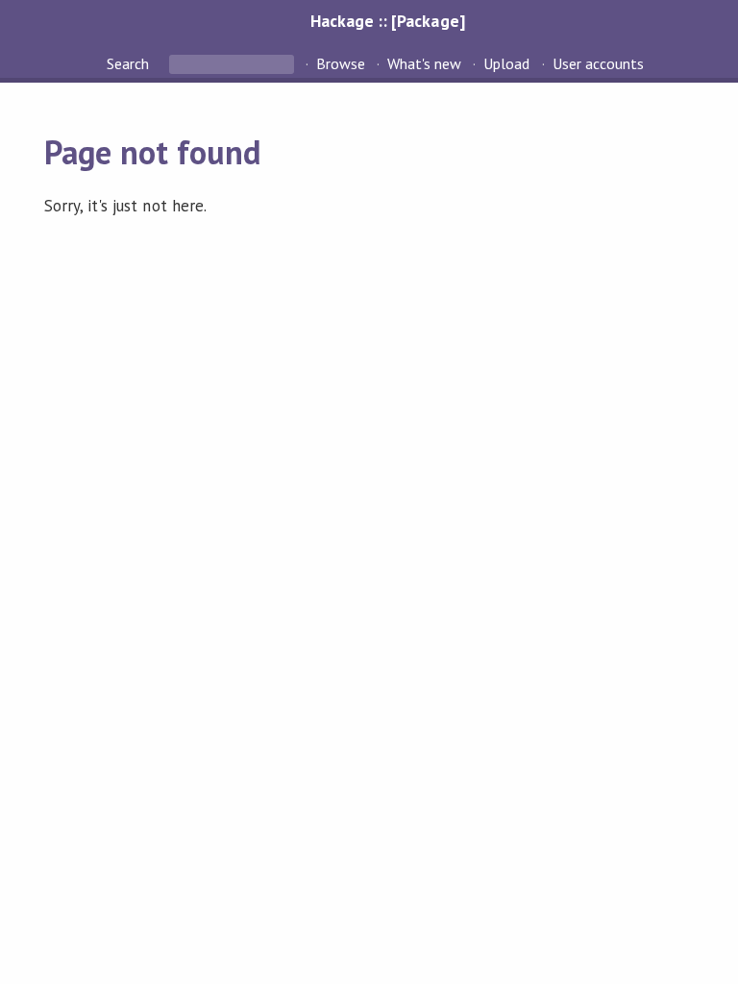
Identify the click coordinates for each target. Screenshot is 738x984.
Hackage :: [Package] (387, 21)
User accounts (598, 63)
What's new (424, 63)
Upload (506, 63)
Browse (340, 63)
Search (130, 63)
